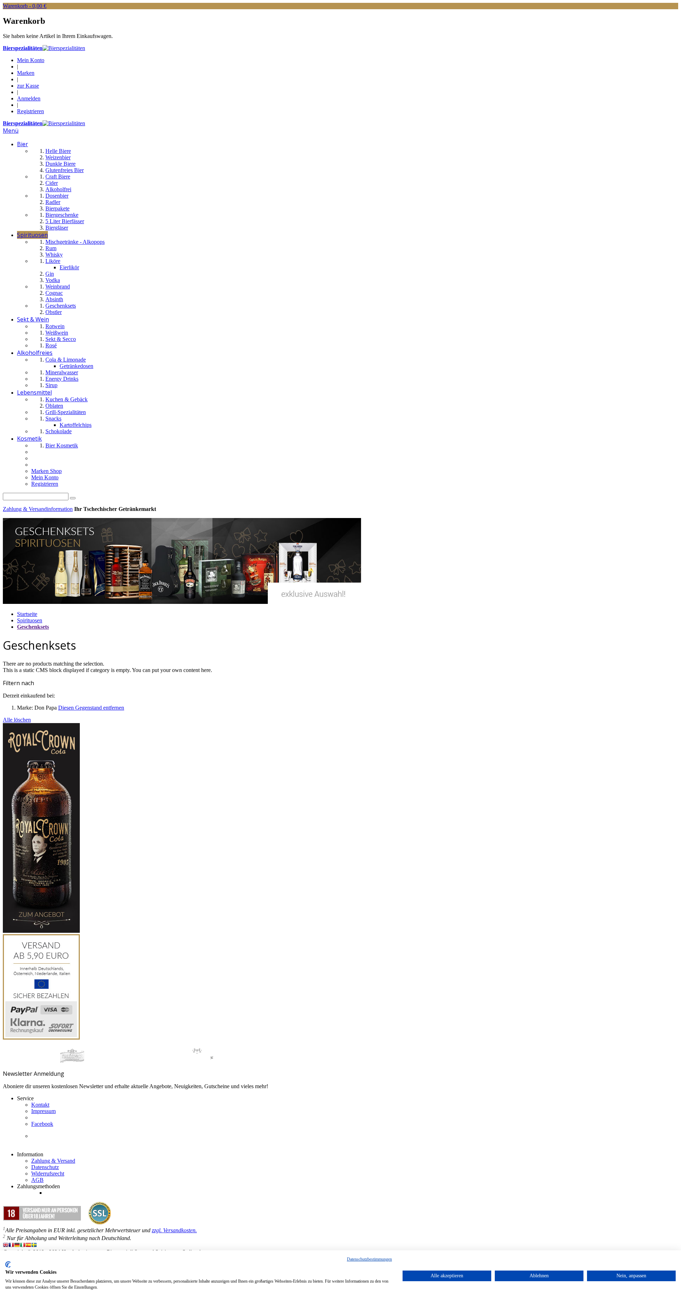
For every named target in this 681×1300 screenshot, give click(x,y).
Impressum (43, 1111)
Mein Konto (30, 60)
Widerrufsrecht (47, 1173)
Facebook (42, 1124)
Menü (10, 130)
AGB (37, 1180)
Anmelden (28, 98)
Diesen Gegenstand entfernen (91, 708)
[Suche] (73, 498)
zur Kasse (28, 86)
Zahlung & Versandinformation (38, 509)
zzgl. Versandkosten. (174, 1230)
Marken (25, 73)
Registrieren (30, 111)
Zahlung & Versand (53, 1161)
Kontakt (40, 1105)
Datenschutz (45, 1167)
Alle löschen (17, 720)
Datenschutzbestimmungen (369, 1259)
